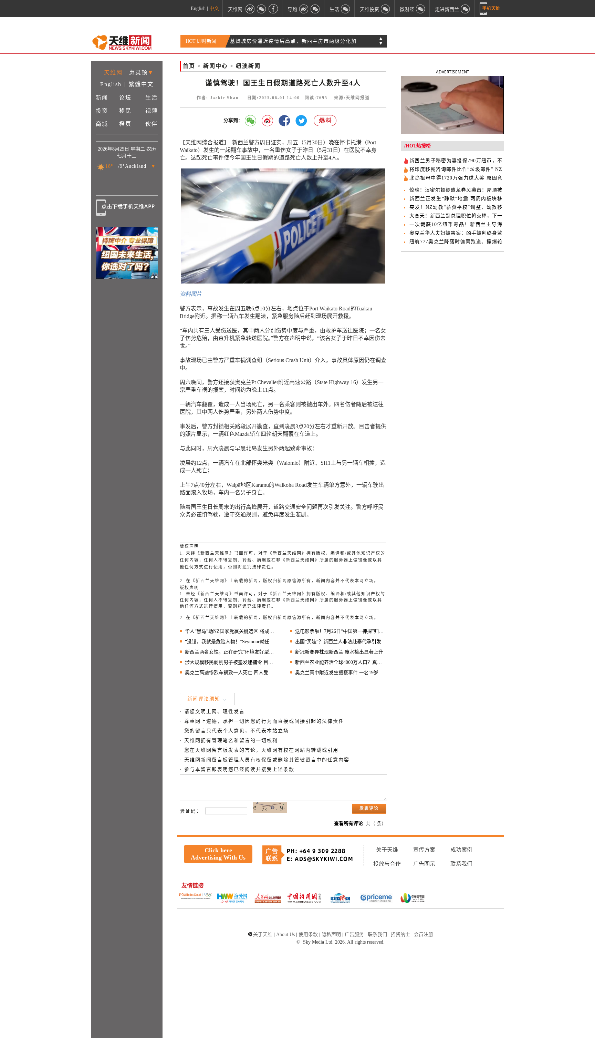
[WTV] (412, 898)
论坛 (125, 98)
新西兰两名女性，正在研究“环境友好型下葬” (230, 652)
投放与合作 (387, 864)
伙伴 (151, 124)
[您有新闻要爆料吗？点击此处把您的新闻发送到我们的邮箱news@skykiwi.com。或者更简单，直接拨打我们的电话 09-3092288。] (325, 121)
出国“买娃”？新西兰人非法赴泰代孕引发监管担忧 (340, 641)
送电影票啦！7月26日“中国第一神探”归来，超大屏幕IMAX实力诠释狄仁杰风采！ (340, 631)
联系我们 (461, 864)
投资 (102, 111)
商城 (102, 124)
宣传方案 (424, 850)
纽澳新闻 (248, 66)
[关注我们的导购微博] (304, 8)
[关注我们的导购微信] (421, 8)
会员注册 (423, 934)
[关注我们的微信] (262, 8)
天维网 (235, 9)
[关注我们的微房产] (385, 8)
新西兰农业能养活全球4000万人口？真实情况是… (340, 662)
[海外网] (232, 898)
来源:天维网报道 (352, 97)
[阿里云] (195, 896)
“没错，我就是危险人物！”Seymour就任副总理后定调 (230, 641)
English (198, 8)
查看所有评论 (348, 823)
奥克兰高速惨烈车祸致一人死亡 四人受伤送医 (230, 672)
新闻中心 (215, 66)
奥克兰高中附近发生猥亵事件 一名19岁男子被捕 (340, 672)
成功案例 (461, 850)
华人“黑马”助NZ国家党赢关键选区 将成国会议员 (230, 631)
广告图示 (424, 864)
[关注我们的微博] (250, 8)
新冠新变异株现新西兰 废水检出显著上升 (339, 652)
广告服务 (354, 934)
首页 (189, 66)
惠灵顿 (138, 72)
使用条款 (308, 934)
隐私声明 (331, 934)
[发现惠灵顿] (465, 8)
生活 (151, 98)
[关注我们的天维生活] (346, 8)
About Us (285, 934)
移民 (125, 111)
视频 (151, 111)
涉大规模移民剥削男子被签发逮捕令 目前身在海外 (230, 662)
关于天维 (387, 850)
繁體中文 (141, 84)
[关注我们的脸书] (273, 8)
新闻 (102, 98)
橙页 (125, 124)
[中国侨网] (340, 898)
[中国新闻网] (304, 898)
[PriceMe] (376, 898)
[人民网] (268, 898)
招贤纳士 (400, 934)
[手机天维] (490, 8)
